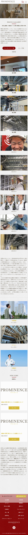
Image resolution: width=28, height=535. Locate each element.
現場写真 (14, 51)
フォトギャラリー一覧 (9, 48)
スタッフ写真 (21, 48)
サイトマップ (21, 518)
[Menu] (25, 1)
